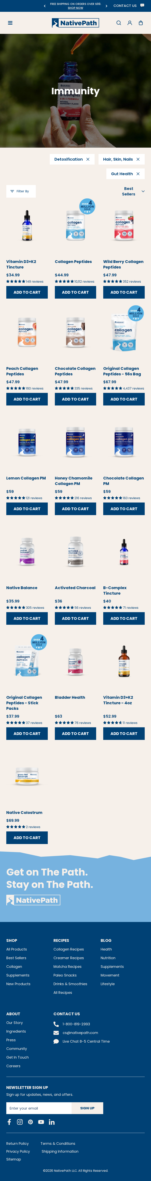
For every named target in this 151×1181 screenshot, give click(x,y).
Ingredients (16, 1031)
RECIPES (61, 940)
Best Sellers (16, 957)
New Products (18, 983)
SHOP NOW (75, 8)
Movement (110, 975)
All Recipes (62, 992)
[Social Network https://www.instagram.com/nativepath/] (20, 1122)
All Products (16, 949)
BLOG (106, 940)
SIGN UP (87, 1108)
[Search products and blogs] (118, 22)
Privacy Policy (18, 1151)
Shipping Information (60, 1151)
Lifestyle (108, 983)
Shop (11, 940)
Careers (13, 1065)
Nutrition (108, 957)
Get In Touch (17, 1057)
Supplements (17, 975)
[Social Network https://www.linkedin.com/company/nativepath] (52, 1122)
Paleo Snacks (65, 975)
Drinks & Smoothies (70, 983)
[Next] (106, 6)
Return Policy (17, 1143)
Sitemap (13, 1159)
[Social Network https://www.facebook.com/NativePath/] (9, 1122)
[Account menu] (129, 22)
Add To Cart (27, 292)
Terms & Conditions (58, 1143)
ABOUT (13, 1014)
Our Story (14, 1022)
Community (16, 1048)
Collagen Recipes (68, 949)
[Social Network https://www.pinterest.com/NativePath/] (30, 1122)
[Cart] (140, 22)
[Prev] (44, 6)
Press (11, 1040)
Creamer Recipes (68, 957)
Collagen (14, 966)
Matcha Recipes (67, 966)
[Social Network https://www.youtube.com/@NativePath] (41, 1122)
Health (106, 949)
